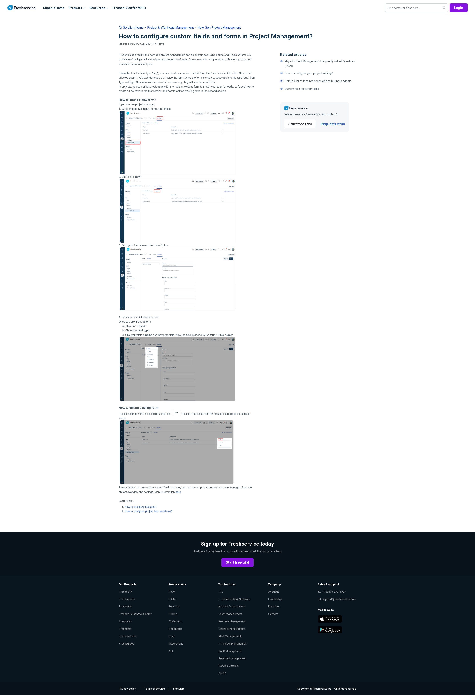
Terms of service (154, 688)
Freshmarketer (128, 636)
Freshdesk (125, 591)
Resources (175, 628)
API (171, 651)
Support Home (53, 8)
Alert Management (230, 636)
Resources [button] (97, 8)
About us (273, 591)
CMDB (222, 673)
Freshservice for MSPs (129, 8)
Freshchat (125, 628)
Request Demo (333, 124)
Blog (171, 636)
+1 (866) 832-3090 (334, 591)
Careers (273, 613)
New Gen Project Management (219, 27)
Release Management (232, 658)
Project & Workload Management (170, 27)
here (178, 492)
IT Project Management (233, 643)
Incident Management (232, 606)
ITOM (172, 599)
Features (174, 606)
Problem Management (232, 621)
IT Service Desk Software (234, 599)
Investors (273, 606)
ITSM (172, 591)
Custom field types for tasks (302, 88)
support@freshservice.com (339, 599)
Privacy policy (127, 688)
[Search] (444, 7)
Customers (175, 621)
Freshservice (127, 599)
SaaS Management (230, 651)
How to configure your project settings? (309, 73)
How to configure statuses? (141, 507)
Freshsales (125, 606)
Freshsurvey (126, 643)
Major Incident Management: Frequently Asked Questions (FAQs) (320, 63)
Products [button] (76, 8)
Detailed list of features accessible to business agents (318, 80)
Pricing (173, 613)
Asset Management (230, 613)
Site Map (178, 688)
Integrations (176, 643)
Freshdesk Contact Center (135, 613)
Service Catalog (228, 665)
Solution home (132, 27)
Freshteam (125, 621)
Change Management (232, 628)
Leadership (275, 599)
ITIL (221, 591)
